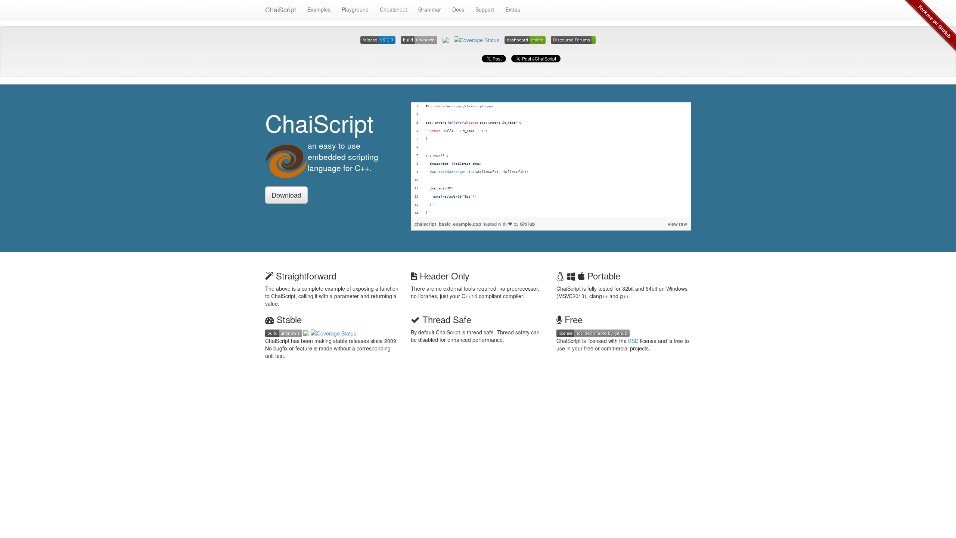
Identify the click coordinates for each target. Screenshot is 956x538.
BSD (633, 340)
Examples (318, 9)
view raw (677, 224)
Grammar (429, 9)
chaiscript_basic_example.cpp (448, 224)
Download (286, 195)
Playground (355, 9)
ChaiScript (280, 9)
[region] (551, 159)
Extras (512, 9)
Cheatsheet (393, 9)
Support (484, 9)
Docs (458, 9)
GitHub (527, 224)
